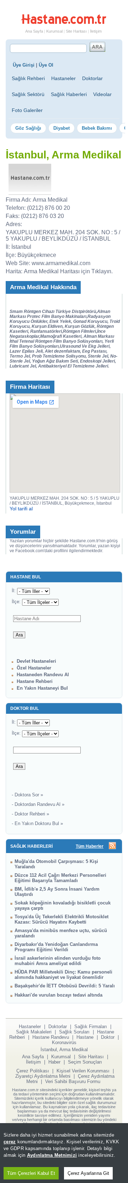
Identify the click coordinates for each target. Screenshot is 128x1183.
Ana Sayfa (34, 31)
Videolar (102, 94)
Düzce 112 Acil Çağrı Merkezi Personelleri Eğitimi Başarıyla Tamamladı (60, 878)
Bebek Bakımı (97, 128)
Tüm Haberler (89, 846)
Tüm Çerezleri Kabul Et (31, 1173)
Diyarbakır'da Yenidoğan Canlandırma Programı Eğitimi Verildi (56, 947)
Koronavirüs (64, 1042)
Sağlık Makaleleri (34, 1032)
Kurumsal (54, 31)
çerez (10, 1141)
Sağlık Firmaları (90, 1026)
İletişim (96, 31)
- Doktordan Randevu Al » (38, 804)
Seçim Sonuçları (85, 1062)
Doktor (107, 1037)
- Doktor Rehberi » (30, 814)
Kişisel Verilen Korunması (83, 1070)
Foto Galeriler (27, 110)
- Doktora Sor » (27, 794)
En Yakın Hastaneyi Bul (42, 688)
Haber (54, 1062)
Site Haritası (76, 31)
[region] (64, 1153)
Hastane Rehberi (35, 681)
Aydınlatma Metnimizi (52, 1155)
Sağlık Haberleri (69, 94)
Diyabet (61, 128)
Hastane (85, 1037)
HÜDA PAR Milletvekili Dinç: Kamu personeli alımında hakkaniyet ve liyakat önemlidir (63, 974)
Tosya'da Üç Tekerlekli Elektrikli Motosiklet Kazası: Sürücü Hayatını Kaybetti (61, 919)
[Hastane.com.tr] (64, 23)
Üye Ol (46, 65)
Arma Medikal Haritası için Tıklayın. (68, 271)
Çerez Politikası (32, 1070)
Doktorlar (92, 78)
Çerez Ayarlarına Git (88, 1173)
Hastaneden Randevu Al (43, 674)
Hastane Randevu (50, 1037)
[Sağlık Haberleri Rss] (112, 846)
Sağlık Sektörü (28, 94)
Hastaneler (63, 78)
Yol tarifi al (21, 508)
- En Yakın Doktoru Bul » (37, 823)
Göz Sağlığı (28, 128)
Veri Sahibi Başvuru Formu (72, 1081)
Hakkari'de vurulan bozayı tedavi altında (58, 995)
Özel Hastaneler (34, 668)
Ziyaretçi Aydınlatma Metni (42, 1076)
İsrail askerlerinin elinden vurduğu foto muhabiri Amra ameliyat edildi (58, 960)
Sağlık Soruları (74, 1032)
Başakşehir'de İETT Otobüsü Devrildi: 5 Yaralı (65, 985)
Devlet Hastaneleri (36, 661)
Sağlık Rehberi (28, 78)
